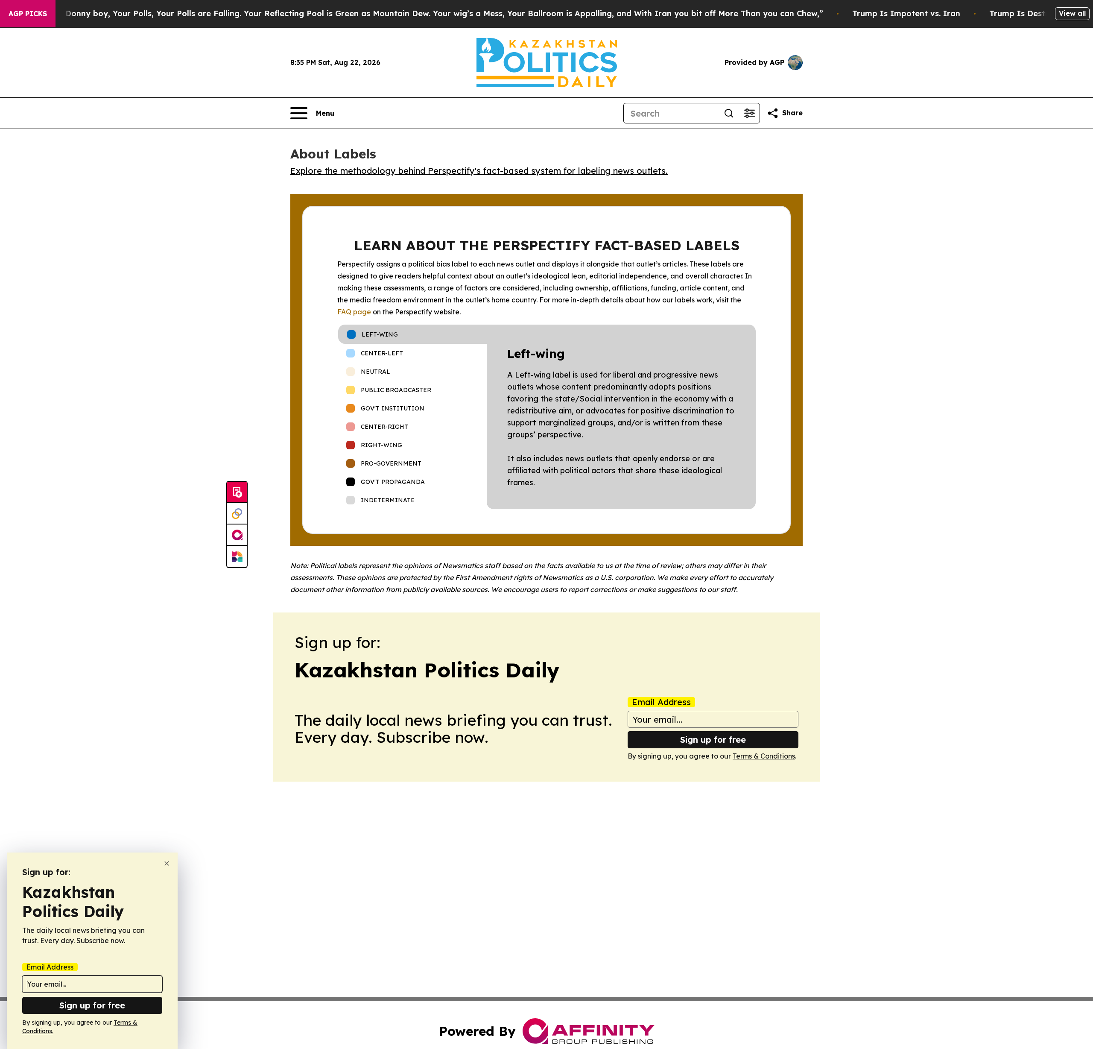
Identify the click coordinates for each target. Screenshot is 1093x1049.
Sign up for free (713, 739)
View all (1072, 13)
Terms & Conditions (764, 756)
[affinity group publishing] (237, 535)
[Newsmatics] (237, 556)
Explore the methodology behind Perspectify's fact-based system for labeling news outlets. (479, 170)
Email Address (661, 702)
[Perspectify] (237, 513)
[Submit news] (237, 492)
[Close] (167, 863)
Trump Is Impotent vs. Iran (906, 13)
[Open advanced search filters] (749, 113)
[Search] (729, 113)
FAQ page (354, 312)
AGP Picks (28, 13)
